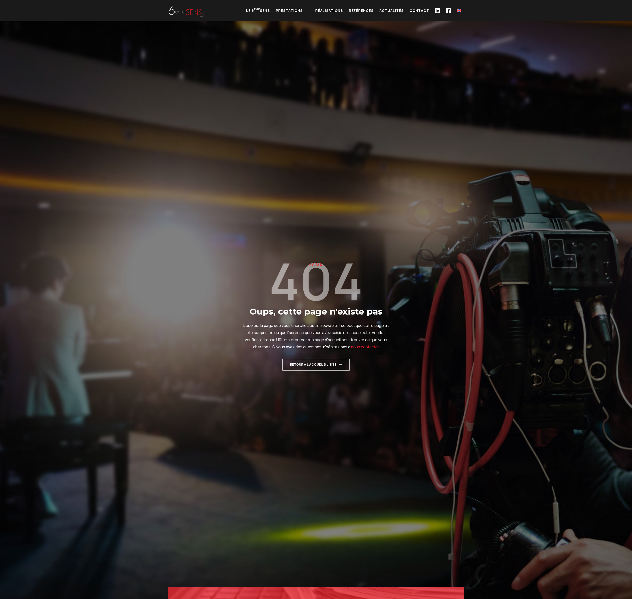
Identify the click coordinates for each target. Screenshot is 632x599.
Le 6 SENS (258, 10)
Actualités (391, 10)
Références (361, 10)
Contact (419, 10)
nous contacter (365, 347)
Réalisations (329, 10)
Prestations (289, 10)
